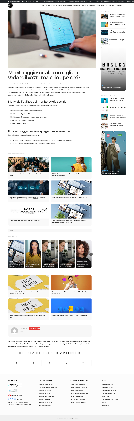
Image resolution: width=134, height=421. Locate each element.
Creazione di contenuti (46, 396)
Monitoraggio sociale (50, 344)
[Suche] (124, 5)
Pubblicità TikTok (107, 387)
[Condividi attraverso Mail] (83, 363)
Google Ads (105, 396)
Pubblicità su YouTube (108, 393)
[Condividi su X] (33, 363)
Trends (46, 346)
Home (11, 83)
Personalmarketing (45, 405)
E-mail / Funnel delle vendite (79, 393)
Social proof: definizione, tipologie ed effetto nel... (73, 1)
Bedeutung (26, 341)
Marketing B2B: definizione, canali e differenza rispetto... (102, 1)
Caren (22, 332)
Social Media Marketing (16, 346)
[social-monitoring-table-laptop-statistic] (52, 39)
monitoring (49, 95)
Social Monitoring (30, 346)
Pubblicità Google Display (110, 399)
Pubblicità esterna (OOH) (78, 402)
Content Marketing (37, 341)
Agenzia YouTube (44, 393)
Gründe (62, 341)
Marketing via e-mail (77, 390)
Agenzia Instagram (45, 390)
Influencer (69, 341)
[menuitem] (14, 1)
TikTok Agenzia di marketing (48, 387)
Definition (47, 341)
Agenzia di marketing (45, 384)
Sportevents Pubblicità (78, 399)
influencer (37, 92)
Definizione (55, 341)
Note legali (71, 418)
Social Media (85, 344)
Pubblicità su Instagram (109, 390)
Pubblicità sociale (107, 384)
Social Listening (75, 344)
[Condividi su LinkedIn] (66, 363)
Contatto (76, 418)
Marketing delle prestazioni (79, 387)
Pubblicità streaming (77, 396)
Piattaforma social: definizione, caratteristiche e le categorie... (42, 1)
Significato (66, 344)
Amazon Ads (105, 405)
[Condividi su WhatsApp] (50, 363)
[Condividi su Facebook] (16, 363)
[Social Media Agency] (37, 6)
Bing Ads (104, 402)
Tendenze (40, 346)
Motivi (60, 344)
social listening (28, 95)
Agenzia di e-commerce (78, 384)
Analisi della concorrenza (19, 123)
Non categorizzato (19, 83)
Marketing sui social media (24, 344)
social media (34, 87)
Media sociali (38, 344)
